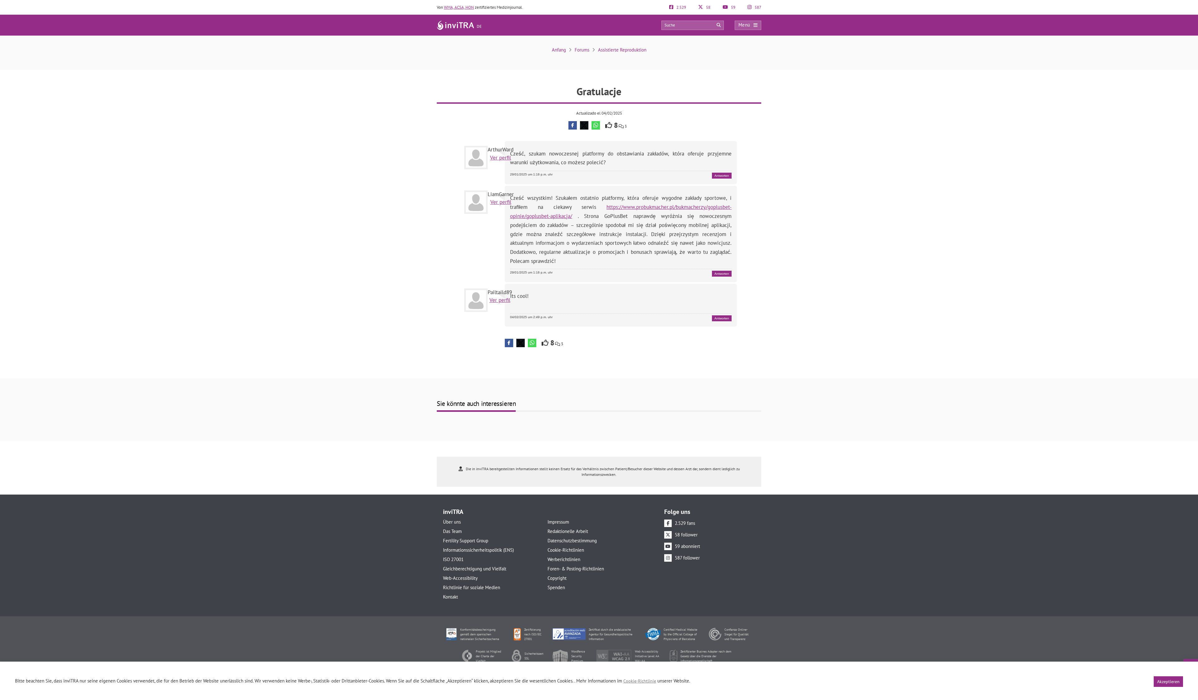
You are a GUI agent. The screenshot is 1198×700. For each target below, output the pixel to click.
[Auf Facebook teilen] (572, 125)
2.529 (680, 7)
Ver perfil (500, 157)
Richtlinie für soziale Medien (471, 587)
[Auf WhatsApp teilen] (596, 125)
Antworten (721, 175)
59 (732, 7)
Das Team (452, 531)
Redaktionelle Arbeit (568, 531)
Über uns (452, 522)
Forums (582, 50)
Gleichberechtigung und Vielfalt (474, 568)
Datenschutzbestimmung (572, 540)
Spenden (556, 587)
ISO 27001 (453, 559)
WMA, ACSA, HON (459, 7)
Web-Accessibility (460, 578)
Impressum (558, 522)
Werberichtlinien (564, 559)
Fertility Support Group (465, 540)
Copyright (557, 578)
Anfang (559, 50)
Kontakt (450, 596)
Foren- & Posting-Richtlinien (576, 568)
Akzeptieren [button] (1168, 681)
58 (707, 7)
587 (757, 7)
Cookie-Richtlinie (639, 681)
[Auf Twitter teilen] (584, 125)
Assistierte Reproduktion (622, 50)
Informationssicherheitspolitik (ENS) (478, 550)
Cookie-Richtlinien (566, 550)
